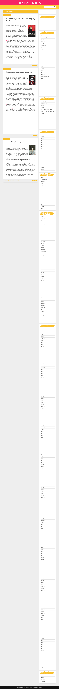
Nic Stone (42, 278)
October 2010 (42, 588)
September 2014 (43, 497)
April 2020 (42, 375)
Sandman (28, 103)
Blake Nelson (42, 220)
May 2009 (42, 621)
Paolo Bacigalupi (43, 282)
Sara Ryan (42, 299)
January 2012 (42, 559)
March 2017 (42, 439)
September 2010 (43, 590)
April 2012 (42, 553)
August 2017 (42, 429)
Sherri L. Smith (42, 311)
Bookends (42, 183)
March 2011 (42, 578)
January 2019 (42, 398)
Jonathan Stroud (43, 249)
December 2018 (43, 400)
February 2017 (42, 441)
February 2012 (42, 557)
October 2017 (42, 425)
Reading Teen (42, 117)
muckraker (21, 55)
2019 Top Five (42, 167)
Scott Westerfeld (43, 305)
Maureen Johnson (43, 268)
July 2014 (42, 501)
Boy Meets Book (7, 65)
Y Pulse (42, 204)
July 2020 (42, 369)
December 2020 (43, 365)
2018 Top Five (42, 165)
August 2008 (42, 638)
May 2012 (42, 551)
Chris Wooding (43, 224)
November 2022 (43, 340)
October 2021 (42, 350)
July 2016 (42, 454)
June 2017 (42, 433)
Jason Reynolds (43, 241)
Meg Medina (42, 272)
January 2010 (42, 605)
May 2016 (42, 458)
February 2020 (42, 379)
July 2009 (42, 617)
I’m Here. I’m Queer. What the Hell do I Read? (46, 109)
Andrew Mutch (40, 687)
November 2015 (43, 470)
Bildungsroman (43, 181)
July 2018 (42, 410)
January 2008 (42, 652)
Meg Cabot (42, 270)
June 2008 (42, 642)
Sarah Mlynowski (43, 303)
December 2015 (43, 468)
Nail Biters (42, 66)
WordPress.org (43, 681)
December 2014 (43, 491)
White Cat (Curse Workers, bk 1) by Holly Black (19, 72)
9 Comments (35, 180)
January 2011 (42, 582)
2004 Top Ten (42, 138)
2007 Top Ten (42, 144)
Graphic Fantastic (43, 51)
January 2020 (42, 381)
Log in (41, 675)
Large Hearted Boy (43, 189)
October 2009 (42, 611)
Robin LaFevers (43, 297)
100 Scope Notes (43, 177)
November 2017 (43, 423)
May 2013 (42, 528)
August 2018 (42, 408)
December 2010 (43, 584)
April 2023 (42, 334)
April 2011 (42, 576)
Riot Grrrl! (6, 180)
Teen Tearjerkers (43, 80)
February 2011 (42, 580)
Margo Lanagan (43, 266)
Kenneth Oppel (42, 255)
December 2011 (43, 561)
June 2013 (42, 526)
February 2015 (42, 487)
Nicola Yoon (42, 280)
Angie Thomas (43, 218)
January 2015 (42, 489)
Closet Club (42, 43)
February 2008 (42, 650)
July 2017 (42, 431)
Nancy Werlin (42, 274)
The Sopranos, (23, 103)
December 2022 (43, 338)
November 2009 (43, 609)
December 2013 (43, 514)
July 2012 (42, 547)
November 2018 (43, 402)
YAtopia (42, 208)
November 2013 (43, 516)
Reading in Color (43, 115)
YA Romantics (42, 206)
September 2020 (43, 367)
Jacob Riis (24, 55)
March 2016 (42, 462)
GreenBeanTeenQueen (44, 103)
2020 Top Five (42, 169)
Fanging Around (43, 47)
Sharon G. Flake (43, 307)
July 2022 (42, 342)
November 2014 (43, 493)
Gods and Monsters (43, 49)
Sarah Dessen (42, 301)
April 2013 (42, 530)
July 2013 (42, 524)
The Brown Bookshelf (43, 200)
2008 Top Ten (42, 146)
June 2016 (42, 456)
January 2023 (42, 336)
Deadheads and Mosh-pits (44, 45)
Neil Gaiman (42, 276)
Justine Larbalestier (43, 251)
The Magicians (12, 108)
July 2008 (42, 640)
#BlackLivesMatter (43, 35)
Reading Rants (29, 3)
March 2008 (42, 648)
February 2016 (42, 464)
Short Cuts (42, 72)
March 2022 (42, 346)
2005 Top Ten (42, 140)
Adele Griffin (42, 216)
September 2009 (43, 613)
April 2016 (42, 460)
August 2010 (42, 592)
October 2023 (42, 332)
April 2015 (42, 483)
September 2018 (43, 406)
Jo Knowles (42, 245)
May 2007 (42, 667)
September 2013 (43, 520)
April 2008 (42, 646)
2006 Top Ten (42, 142)
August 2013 (42, 522)
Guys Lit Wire (42, 105)
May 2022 (42, 344)
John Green (42, 247)
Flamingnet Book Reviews (44, 101)
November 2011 (43, 563)
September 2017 (43, 427)
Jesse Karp (42, 243)
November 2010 (43, 586)
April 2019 (42, 392)
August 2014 (42, 499)
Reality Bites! (42, 68)
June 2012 (42, 549)
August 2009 (42, 615)
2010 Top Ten (42, 150)
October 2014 (42, 495)
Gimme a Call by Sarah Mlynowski (15, 142)
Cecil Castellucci (43, 222)
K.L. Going (42, 253)
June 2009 (42, 619)
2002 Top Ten (42, 134)
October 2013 (42, 518)
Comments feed (43, 679)
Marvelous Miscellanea (44, 64)
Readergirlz (42, 113)
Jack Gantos (42, 237)
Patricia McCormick (43, 284)
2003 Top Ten (42, 136)
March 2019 (42, 394)
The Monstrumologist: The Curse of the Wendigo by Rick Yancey (20, 19)
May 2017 (42, 435)
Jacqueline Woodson (43, 239)
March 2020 (42, 377)
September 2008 (43, 636)
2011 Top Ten (42, 152)
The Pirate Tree (43, 202)
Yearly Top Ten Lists (43, 93)
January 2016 (42, 466)
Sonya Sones (42, 313)
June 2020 (42, 371)
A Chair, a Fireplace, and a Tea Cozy (45, 179)
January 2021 (42, 363)
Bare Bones (42, 39)
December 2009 (43, 607)
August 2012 (42, 545)
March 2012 (42, 555)
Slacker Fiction (43, 74)
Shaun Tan (42, 309)
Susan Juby (42, 315)
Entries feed (42, 677)
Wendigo (25, 34)
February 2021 (42, 361)
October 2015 (42, 472)
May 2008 (42, 644)
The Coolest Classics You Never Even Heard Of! (47, 82)
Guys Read (42, 107)
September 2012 (43, 543)
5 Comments (35, 65)
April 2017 (42, 437)
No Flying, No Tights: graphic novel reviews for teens (47, 111)
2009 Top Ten (42, 148)
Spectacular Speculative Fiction (14, 65)
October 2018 (42, 404)
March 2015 (42, 485)
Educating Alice (43, 187)
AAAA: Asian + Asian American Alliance (46, 37)
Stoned (42, 78)
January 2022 (42, 348)
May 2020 (42, 373)
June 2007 (42, 665)
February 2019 (42, 396)
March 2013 (42, 532)
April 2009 (42, 623)
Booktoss (42, 185)
